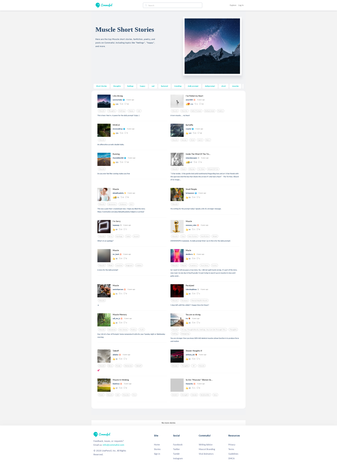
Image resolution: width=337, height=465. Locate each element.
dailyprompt (210, 86)
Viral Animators (206, 453)
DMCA (231, 458)
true (183, 236)
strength (184, 395)
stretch (175, 395)
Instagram (178, 458)
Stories (157, 449)
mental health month (199, 300)
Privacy (231, 444)
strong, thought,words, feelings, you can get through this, (203, 330)
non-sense (123, 330)
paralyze (184, 300)
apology (119, 236)
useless (139, 265)
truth (142, 330)
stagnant (129, 265)
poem (183, 169)
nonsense (111, 330)
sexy (215, 395)
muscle (102, 111)
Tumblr (176, 453)
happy (142, 86)
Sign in (157, 453)
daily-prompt (193, 86)
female (194, 395)
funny (214, 265)
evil (131, 204)
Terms (231, 449)
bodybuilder (205, 395)
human (184, 140)
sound (136, 236)
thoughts (117, 86)
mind (192, 140)
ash (117, 395)
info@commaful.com (113, 444)
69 (194, 366)
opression (112, 204)
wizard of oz (213, 169)
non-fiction (192, 236)
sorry (110, 236)
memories (128, 366)
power (118, 366)
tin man (201, 169)
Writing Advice (205, 444)
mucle (183, 265)
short (223, 86)
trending (177, 86)
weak (215, 236)
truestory (193, 265)
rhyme (191, 169)
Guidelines (233, 453)
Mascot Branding (207, 449)
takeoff (138, 366)
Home (157, 444)
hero (208, 140)
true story (204, 265)
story (110, 366)
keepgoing (185, 334)
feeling (174, 334)
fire (134, 395)
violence (123, 204)
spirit (200, 140)
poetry (220, 111)
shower (175, 366)
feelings (130, 86)
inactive (119, 265)
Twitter (176, 449)
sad (153, 86)
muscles (235, 86)
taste (128, 236)
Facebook (177, 444)
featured (164, 86)
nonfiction (205, 236)
